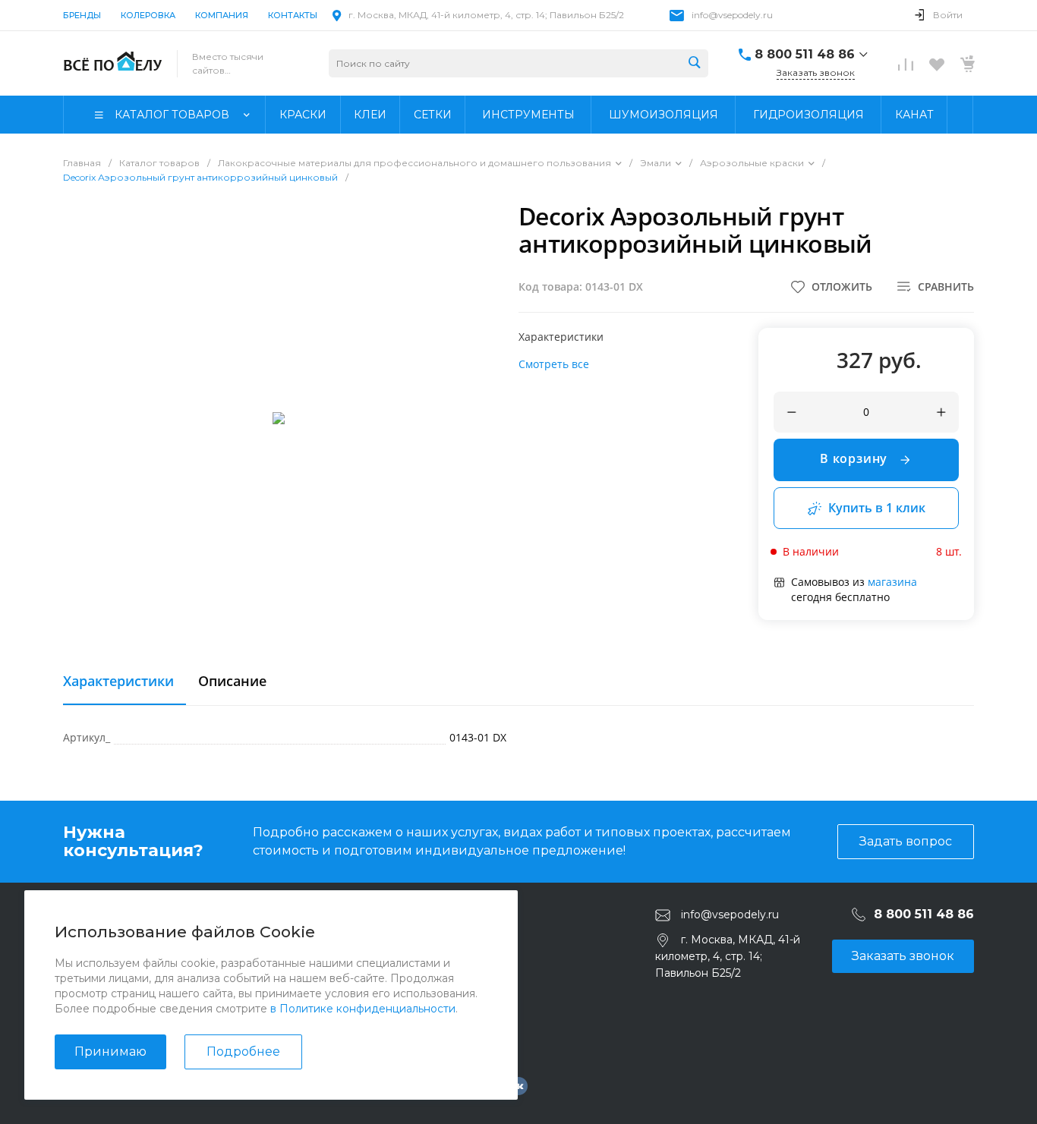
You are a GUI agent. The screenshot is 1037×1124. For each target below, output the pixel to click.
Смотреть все (553, 364)
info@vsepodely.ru (732, 14)
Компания (221, 15)
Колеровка (148, 15)
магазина (892, 582)
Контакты (292, 15)
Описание (232, 681)
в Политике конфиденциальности (362, 1008)
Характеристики (118, 681)
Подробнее (243, 1051)
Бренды (82, 15)
